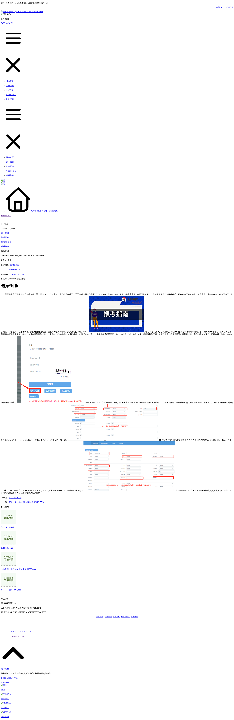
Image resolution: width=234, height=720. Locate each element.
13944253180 (14, 265)
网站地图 (5, 682)
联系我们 (5, 246)
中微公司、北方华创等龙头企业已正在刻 (18, 569)
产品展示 (5, 699)
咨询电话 (5, 708)
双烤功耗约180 (15, 498)
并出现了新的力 (8, 527)
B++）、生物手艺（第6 (11, 590)
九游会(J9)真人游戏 (39, 211)
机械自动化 (54, 211)
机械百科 (5, 237)
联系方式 (229, 7)
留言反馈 (5, 717)
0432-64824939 (7, 23)
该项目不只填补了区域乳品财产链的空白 (26, 502)
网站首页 (219, 7)
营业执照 (5, 669)
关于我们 (5, 233)
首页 (3, 690)
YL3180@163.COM (17, 636)
